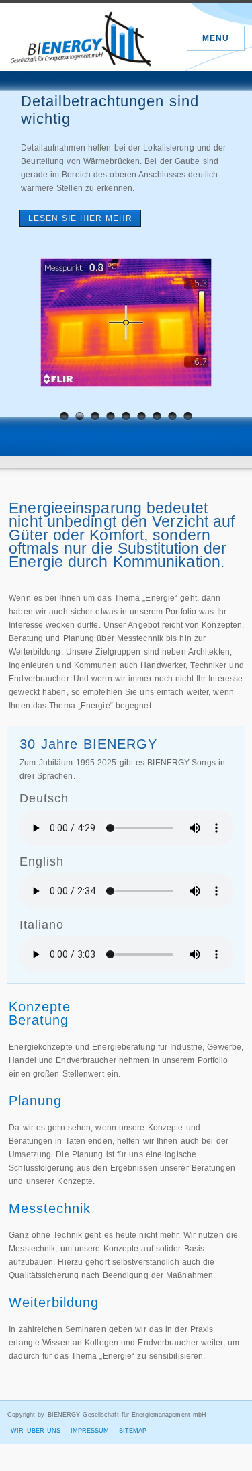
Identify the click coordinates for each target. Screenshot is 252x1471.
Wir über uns (35, 1430)
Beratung (39, 1020)
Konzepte (40, 1006)
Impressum (90, 1430)
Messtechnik (50, 1208)
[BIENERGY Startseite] (81, 36)
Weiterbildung (54, 1302)
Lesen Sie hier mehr (80, 218)
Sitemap (133, 1430)
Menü (215, 38)
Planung (35, 1100)
